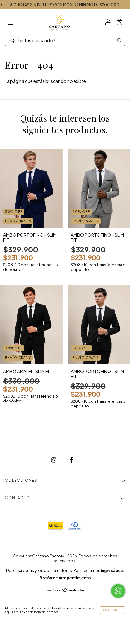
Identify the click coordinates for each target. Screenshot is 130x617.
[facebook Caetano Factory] (71, 460)
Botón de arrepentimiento (65, 577)
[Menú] (10, 22)
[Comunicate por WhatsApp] (118, 591)
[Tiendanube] (65, 590)
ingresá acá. (112, 570)
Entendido (112, 610)
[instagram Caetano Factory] (54, 460)
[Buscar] (119, 40)
